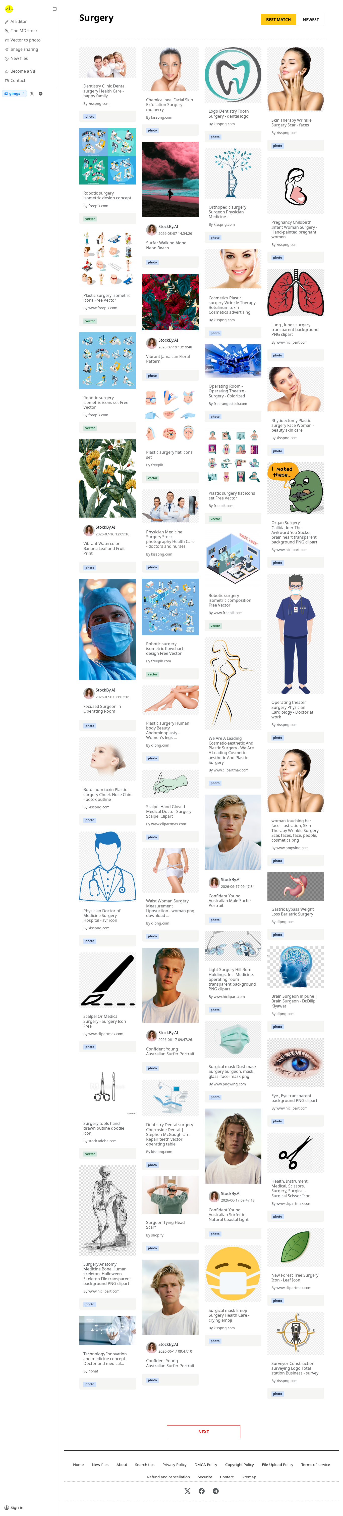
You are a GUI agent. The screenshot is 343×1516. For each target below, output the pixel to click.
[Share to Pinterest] (131, 73)
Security (205, 1476)
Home (78, 1464)
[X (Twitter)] (32, 93)
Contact (227, 1476)
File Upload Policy (277, 1464)
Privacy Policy (174, 1464)
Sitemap (249, 1476)
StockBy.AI (168, 226)
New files (100, 1464)
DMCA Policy (206, 1464)
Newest (311, 19)
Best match (278, 19)
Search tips (144, 1464)
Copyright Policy (239, 1464)
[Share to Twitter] (113, 73)
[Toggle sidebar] (54, 9)
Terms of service (315, 1464)
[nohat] (9, 9)
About (122, 1464)
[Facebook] (202, 1491)
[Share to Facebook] (122, 73)
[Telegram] (40, 93)
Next (203, 1432)
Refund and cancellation (168, 1476)
